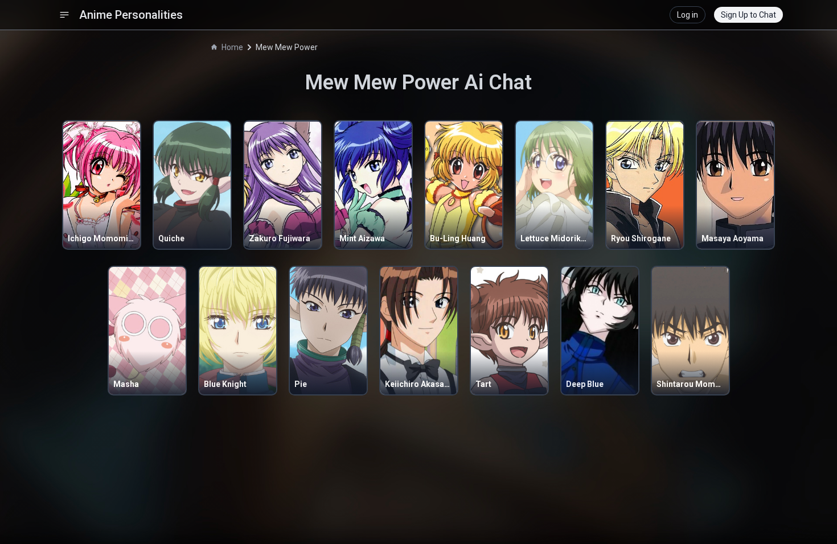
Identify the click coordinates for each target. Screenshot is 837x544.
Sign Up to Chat (748, 14)
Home (232, 47)
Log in (687, 14)
